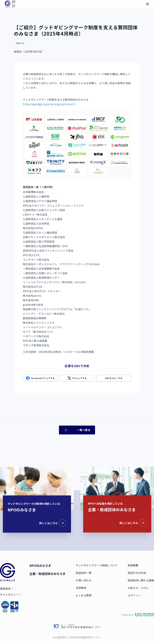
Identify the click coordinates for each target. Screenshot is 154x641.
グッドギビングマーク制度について (97, 565)
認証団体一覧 (83, 573)
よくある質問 (83, 595)
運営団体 (5, 588)
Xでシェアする (79, 378)
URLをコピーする (113, 378)
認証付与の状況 (137, 573)
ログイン (133, 595)
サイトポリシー (9, 594)
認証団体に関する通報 (141, 580)
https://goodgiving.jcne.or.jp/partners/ (48, 104)
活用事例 (81, 588)
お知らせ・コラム (138, 588)
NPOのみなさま (40, 565)
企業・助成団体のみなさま (47, 573)
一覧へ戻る (83, 430)
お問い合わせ (83, 580)
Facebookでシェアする (43, 378)
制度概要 (133, 565)
